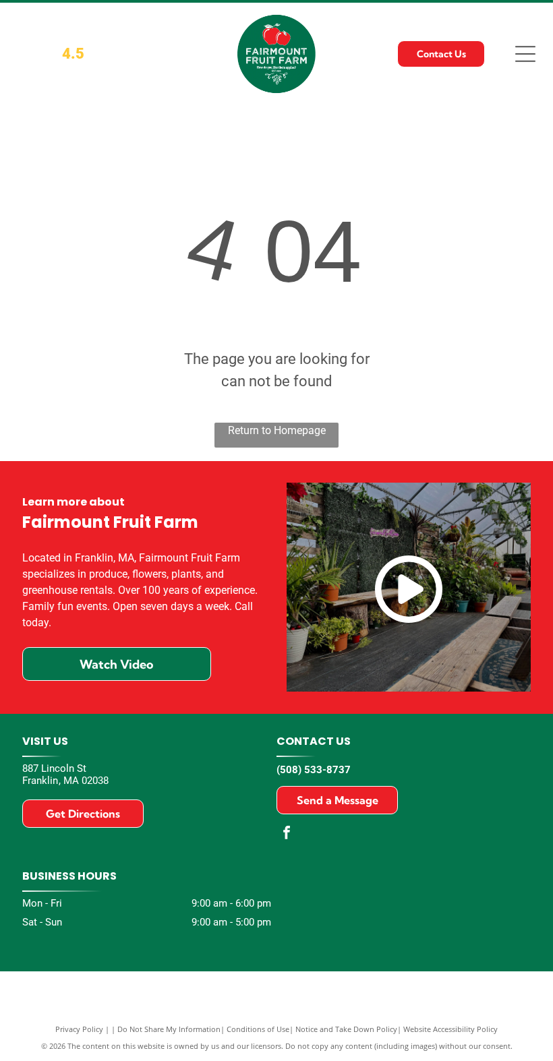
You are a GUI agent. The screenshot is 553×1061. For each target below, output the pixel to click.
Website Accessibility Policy (450, 1029)
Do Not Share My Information (169, 1029)
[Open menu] (525, 54)
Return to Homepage (277, 430)
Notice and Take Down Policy (346, 1029)
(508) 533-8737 (313, 770)
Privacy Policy (79, 1029)
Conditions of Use (258, 1029)
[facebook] (286, 834)
